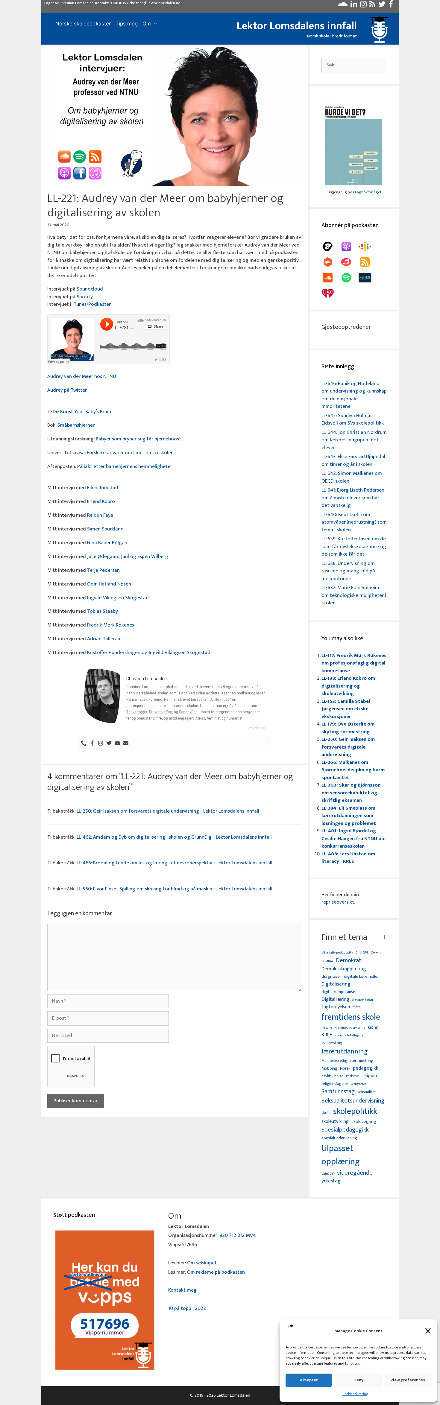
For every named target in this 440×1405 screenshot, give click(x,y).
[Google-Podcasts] (368, 246)
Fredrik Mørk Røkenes (110, 625)
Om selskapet (202, 1263)
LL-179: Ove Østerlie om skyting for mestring (347, 728)
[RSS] (368, 262)
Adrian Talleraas (104, 639)
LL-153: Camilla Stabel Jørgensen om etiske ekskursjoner (345, 709)
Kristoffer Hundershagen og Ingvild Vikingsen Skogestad (148, 652)
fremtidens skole (350, 1017)
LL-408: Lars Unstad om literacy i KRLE (348, 858)
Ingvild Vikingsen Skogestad (118, 598)
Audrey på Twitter (67, 390)
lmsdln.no (256, 728)
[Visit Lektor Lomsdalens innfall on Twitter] (382, 5)
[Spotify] (349, 277)
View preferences (407, 1380)
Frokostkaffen (160, 711)
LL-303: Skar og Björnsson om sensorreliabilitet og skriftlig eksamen (350, 793)
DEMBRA (327, 961)
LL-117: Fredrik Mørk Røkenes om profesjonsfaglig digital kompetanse (353, 663)
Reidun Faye (100, 515)
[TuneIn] (368, 277)
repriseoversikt (337, 902)
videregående (355, 1173)
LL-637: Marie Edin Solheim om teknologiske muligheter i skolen (353, 595)
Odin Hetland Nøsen (109, 584)
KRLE (326, 1035)
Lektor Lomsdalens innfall (297, 26)
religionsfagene (334, 1084)
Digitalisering (336, 984)
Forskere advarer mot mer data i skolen (130, 452)
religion (369, 1075)
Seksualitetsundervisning (352, 1100)
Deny (358, 1380)
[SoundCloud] (330, 277)
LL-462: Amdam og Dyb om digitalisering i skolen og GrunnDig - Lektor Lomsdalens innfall (174, 837)
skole (325, 1112)
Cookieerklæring (355, 1394)
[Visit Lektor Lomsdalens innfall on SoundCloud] (343, 5)
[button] (428, 1331)
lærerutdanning (344, 1052)
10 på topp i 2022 (187, 1308)
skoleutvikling (335, 1121)
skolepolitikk (355, 1111)
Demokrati (349, 960)
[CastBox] (330, 262)
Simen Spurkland (105, 529)
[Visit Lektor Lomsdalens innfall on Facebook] (391, 5)
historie (326, 1027)
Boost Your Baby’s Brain (85, 411)
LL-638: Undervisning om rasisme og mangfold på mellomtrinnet (348, 571)
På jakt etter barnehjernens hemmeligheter (124, 466)
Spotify (85, 297)
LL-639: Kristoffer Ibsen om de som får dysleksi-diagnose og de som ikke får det (353, 546)
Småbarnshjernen (76, 425)
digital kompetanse (338, 992)
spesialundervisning (339, 1138)
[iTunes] (349, 262)
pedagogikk (365, 1068)
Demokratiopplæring (343, 969)
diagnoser (331, 976)
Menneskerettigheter (338, 1061)
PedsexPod (188, 711)
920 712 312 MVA (237, 1235)
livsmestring (332, 1043)
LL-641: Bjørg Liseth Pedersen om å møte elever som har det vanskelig (352, 498)
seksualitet (366, 1092)
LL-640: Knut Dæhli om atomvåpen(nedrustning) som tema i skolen (354, 522)
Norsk (345, 1068)
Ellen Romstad (102, 487)
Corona (376, 952)
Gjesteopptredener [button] (346, 327)
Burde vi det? (220, 699)
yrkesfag (331, 1181)
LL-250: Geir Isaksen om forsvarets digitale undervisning (348, 747)
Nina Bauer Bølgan (107, 543)
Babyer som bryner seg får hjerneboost (138, 439)
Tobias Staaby (102, 611)
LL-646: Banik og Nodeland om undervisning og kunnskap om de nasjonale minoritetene (354, 395)
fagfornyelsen (335, 1006)
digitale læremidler (361, 976)
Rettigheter (358, 1084)
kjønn (373, 1027)
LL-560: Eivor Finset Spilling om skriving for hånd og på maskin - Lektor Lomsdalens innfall (174, 889)
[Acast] (330, 246)
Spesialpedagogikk (345, 1130)
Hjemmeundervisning (350, 1027)
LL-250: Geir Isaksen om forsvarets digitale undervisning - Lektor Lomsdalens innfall (168, 811)
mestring (366, 1061)
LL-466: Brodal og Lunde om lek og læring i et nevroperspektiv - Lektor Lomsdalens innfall (174, 863)
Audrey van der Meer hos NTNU (81, 376)
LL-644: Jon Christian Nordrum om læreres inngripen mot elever (354, 440)
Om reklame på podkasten (216, 1272)
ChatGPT (362, 952)
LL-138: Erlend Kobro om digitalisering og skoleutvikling (348, 686)
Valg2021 (327, 1173)
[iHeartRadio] (330, 293)
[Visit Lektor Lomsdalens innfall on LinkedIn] (354, 5)
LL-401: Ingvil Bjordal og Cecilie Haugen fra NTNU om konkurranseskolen (353, 838)
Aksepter (309, 1380)
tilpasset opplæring (340, 1155)
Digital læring (335, 999)
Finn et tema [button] (344, 937)
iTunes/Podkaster (91, 304)
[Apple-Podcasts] (349, 246)
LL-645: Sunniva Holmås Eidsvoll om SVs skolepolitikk (352, 419)
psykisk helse (332, 1076)
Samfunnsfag (338, 1091)
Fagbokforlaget (368, 192)
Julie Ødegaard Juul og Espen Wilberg (127, 556)
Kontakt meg (182, 1290)
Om (146, 24)
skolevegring (363, 1121)
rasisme (352, 1076)
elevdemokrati (362, 1000)
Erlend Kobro (101, 501)
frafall (357, 1007)
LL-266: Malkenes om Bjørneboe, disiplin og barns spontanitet (353, 770)
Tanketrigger (136, 711)
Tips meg (127, 24)
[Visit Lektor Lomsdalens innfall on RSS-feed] (372, 5)
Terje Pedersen (103, 570)
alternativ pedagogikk (337, 952)
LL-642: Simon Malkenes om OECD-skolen (351, 477)
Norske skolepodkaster (83, 24)
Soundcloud (90, 289)
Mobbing (329, 1068)
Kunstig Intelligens (349, 1035)
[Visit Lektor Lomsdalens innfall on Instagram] (363, 5)
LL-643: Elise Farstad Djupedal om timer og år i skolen (353, 460)
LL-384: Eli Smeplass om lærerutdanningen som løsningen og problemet (348, 816)
